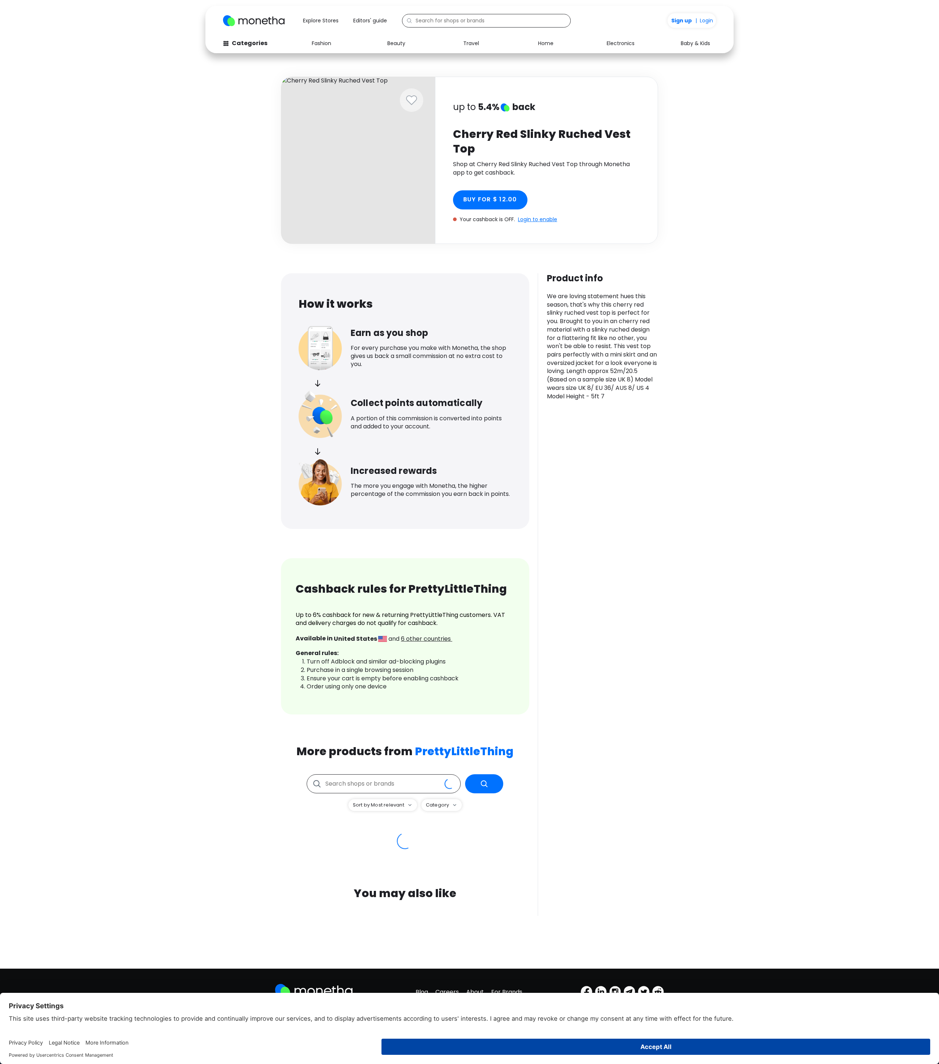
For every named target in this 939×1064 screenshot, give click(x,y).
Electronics (621, 43)
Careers (447, 992)
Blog (422, 992)
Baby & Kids (695, 43)
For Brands (506, 992)
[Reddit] (658, 992)
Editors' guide (370, 20)
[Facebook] (586, 992)
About (475, 992)
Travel (471, 43)
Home (545, 43)
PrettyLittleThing (464, 751)
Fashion (321, 43)
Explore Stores (321, 20)
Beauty (396, 43)
